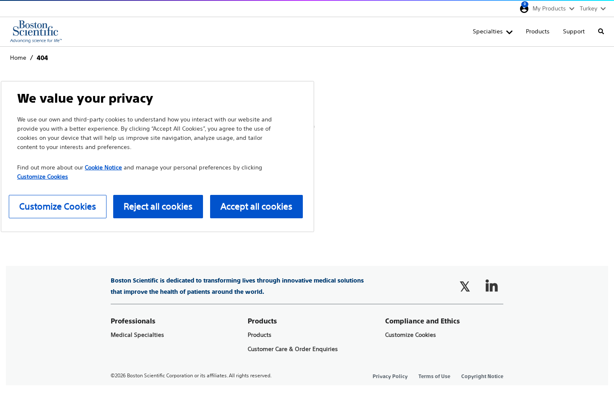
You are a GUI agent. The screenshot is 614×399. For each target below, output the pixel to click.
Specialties (488, 31)
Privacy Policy (390, 376)
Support (574, 31)
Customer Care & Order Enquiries (293, 349)
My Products (549, 8)
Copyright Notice (482, 376)
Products (538, 31)
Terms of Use (434, 376)
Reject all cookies (158, 206)
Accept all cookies (256, 206)
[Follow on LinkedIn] (491, 286)
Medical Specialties (137, 334)
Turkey (588, 8)
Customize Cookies (410, 334)
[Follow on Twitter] (465, 286)
